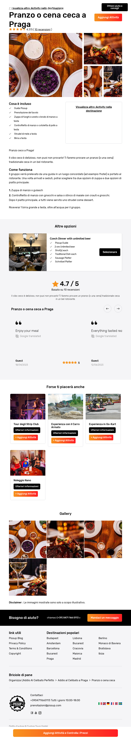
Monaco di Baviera (110, 643)
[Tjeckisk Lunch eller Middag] (120, 703)
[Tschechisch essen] (108, 703)
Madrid (77, 658)
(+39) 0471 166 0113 (68, 617)
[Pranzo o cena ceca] (100, 703)
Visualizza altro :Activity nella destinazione (94, 108)
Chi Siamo (49, 7)
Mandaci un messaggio (105, 617)
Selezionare (110, 252)
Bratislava (105, 648)
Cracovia (78, 648)
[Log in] (95, 7)
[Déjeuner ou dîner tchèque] (112, 703)
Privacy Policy (17, 643)
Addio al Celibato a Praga (73, 680)
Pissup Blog (16, 638)
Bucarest (52, 653)
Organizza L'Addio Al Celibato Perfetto (31, 680)
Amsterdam (54, 643)
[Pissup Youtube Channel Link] (36, 712)
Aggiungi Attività (108, 17)
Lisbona (77, 638)
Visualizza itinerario (66, 7)
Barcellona (53, 648)
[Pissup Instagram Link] (40, 712)
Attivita (38, 5)
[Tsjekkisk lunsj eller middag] (116, 703)
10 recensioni (42, 29)
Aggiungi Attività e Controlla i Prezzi (65, 732)
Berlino (103, 638)
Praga (50, 658)
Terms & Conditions (20, 648)
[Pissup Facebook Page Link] (32, 712)
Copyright (15, 653)
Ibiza (101, 653)
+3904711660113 (40, 700)
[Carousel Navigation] (65, 309)
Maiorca (77, 653)
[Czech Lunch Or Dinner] (104, 703)
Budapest (52, 638)
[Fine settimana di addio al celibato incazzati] (9, 7)
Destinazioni (23, 5)
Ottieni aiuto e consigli (114, 7)
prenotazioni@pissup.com (45, 705)
